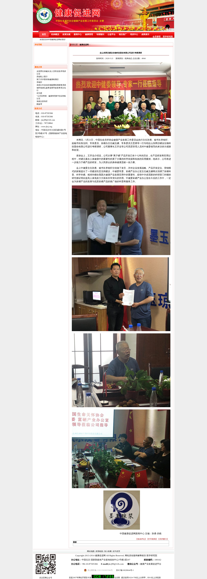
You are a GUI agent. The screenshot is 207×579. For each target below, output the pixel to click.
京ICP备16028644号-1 (125, 570)
